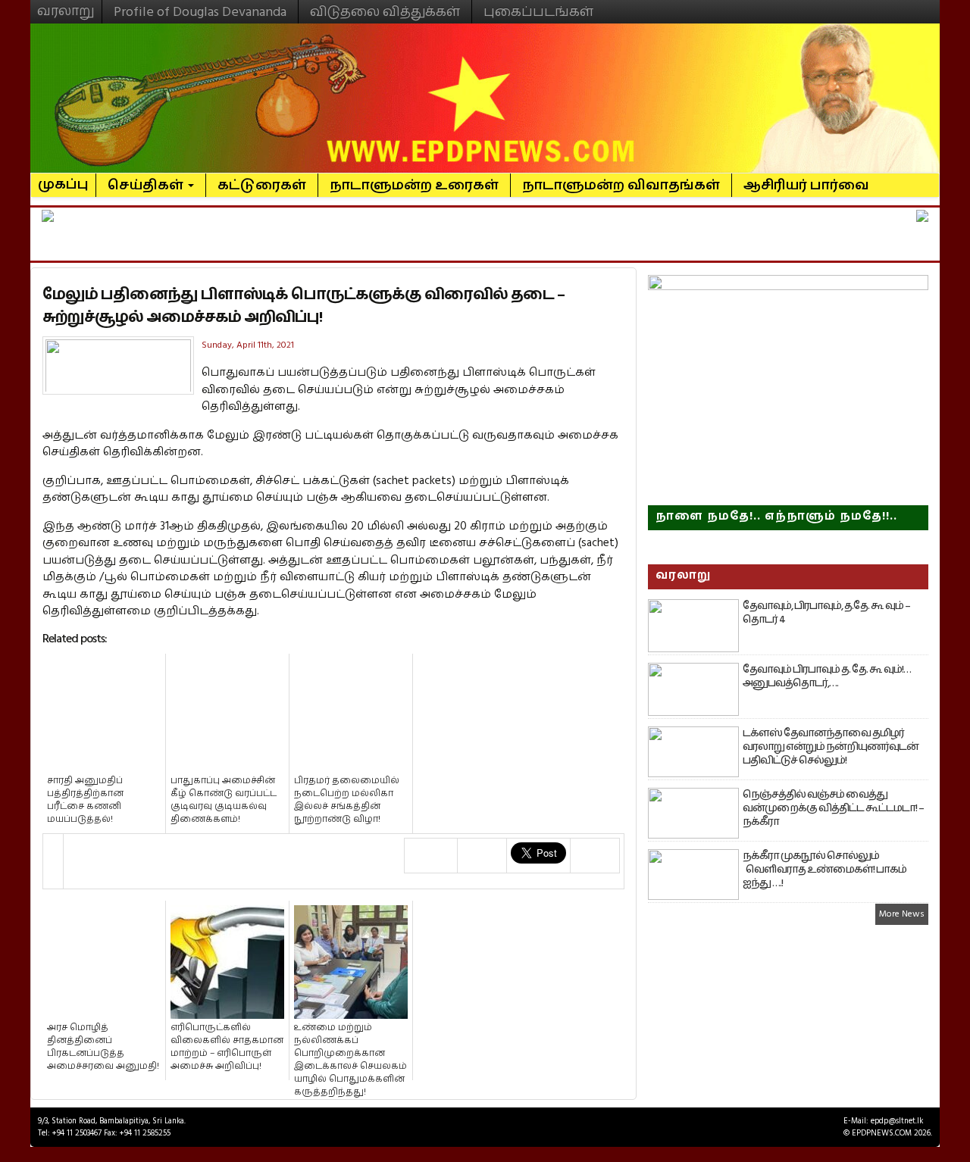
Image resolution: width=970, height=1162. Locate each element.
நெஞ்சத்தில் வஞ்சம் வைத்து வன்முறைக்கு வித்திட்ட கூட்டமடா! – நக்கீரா (833, 808)
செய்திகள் (147, 185)
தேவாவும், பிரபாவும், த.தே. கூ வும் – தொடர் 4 (826, 612)
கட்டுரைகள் (261, 185)
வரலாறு (66, 5)
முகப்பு (63, 178)
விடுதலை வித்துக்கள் (385, 11)
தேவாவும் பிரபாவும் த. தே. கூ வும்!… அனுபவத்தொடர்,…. (827, 676)
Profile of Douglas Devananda (200, 11)
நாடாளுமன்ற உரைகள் (414, 185)
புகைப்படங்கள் (538, 11)
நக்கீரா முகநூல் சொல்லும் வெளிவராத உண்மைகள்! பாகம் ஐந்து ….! (824, 869)
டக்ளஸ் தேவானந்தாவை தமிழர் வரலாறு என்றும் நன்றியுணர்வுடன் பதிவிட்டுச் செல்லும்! (830, 747)
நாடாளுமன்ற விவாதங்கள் (621, 185)
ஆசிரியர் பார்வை (806, 185)
